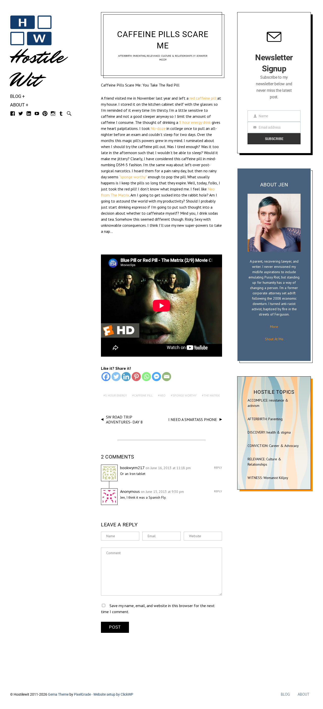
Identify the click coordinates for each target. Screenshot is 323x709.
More (274, 326)
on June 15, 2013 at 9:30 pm (162, 491)
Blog (15, 96)
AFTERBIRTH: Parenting (132, 56)
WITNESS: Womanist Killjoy (268, 477)
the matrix (212, 395)
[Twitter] (116, 376)
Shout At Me (274, 339)
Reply (218, 467)
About (17, 104)
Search (69, 113)
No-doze (158, 128)
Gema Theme (58, 694)
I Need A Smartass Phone (192, 419)
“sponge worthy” (133, 176)
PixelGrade (82, 694)
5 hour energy (116, 395)
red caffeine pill (202, 98)
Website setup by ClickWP (113, 694)
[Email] (166, 376)
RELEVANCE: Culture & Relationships (169, 56)
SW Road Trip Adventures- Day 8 (124, 419)
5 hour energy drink (195, 122)
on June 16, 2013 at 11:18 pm (168, 468)
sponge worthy (185, 395)
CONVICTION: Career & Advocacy (273, 445)
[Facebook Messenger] (156, 376)
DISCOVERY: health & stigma (269, 432)
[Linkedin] (126, 376)
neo (163, 395)
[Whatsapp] (146, 376)
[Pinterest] (136, 376)
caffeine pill (143, 395)
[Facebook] (106, 376)
